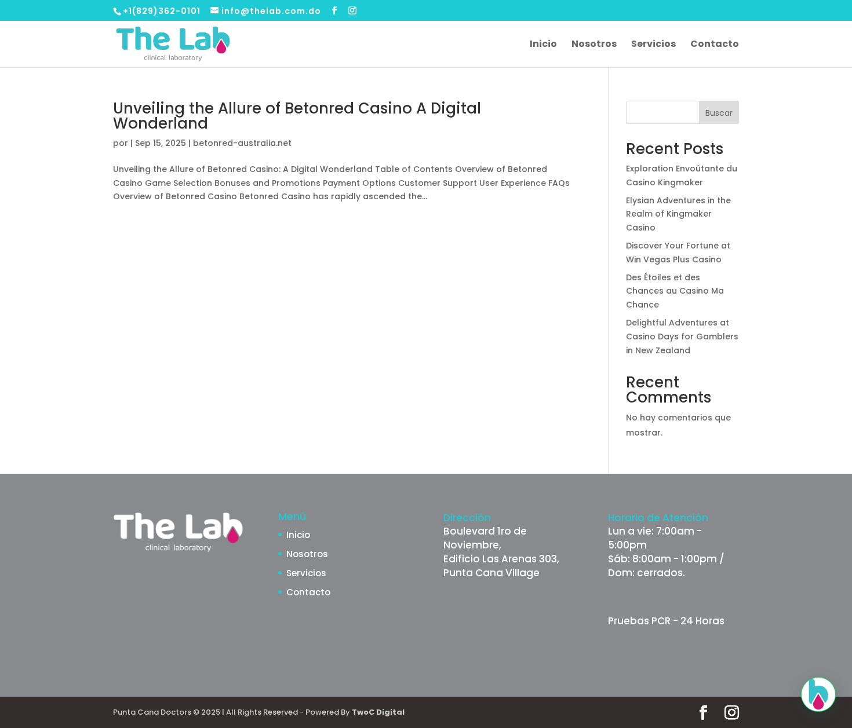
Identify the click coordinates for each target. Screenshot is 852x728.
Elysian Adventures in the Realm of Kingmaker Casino (678, 214)
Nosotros (594, 45)
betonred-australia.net (242, 143)
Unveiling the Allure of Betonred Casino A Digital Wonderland (297, 116)
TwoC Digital (378, 712)
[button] (818, 694)
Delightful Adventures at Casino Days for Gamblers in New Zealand (682, 336)
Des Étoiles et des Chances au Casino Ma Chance (675, 291)
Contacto (714, 45)
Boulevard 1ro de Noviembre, (485, 538)
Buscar (719, 113)
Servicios (653, 45)
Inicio (543, 45)
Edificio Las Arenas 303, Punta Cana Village (501, 566)
